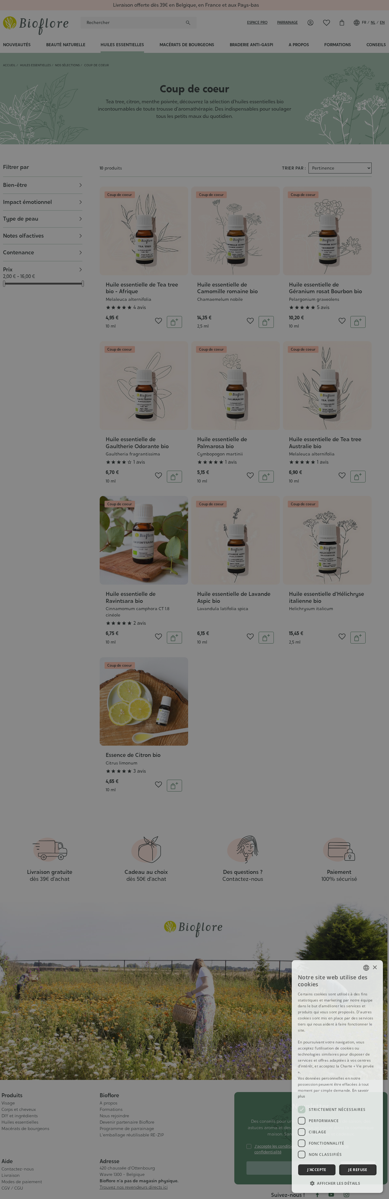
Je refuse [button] (357, 1169)
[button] (337, 1183)
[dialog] (337, 1076)
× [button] (374, 967)
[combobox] (366, 968)
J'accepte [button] (316, 1169)
